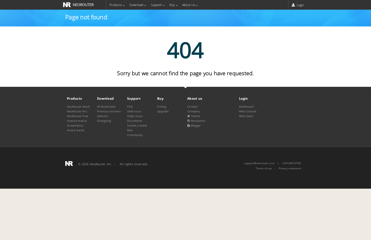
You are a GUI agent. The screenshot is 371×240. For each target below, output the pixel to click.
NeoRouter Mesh (78, 107)
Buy (172, 5)
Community (135, 135)
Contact (192, 107)
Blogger (195, 125)
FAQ (130, 107)
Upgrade (163, 111)
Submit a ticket (137, 125)
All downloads (106, 107)
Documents (135, 121)
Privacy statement (290, 168)
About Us (188, 5)
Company (193, 111)
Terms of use (264, 168)
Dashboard (246, 107)
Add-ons (102, 116)
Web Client (246, 116)
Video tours (135, 116)
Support (156, 5)
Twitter (195, 116)
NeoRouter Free (77, 116)
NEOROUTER (83, 4)
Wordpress (197, 121)
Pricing (161, 107)
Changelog (104, 121)
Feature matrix (77, 121)
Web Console (247, 111)
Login (300, 5)
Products (115, 5)
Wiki (130, 130)
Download (136, 5)
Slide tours (134, 111)
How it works (76, 130)
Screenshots (75, 125)
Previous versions (109, 111)
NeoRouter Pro (77, 111)
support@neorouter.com (259, 163)
